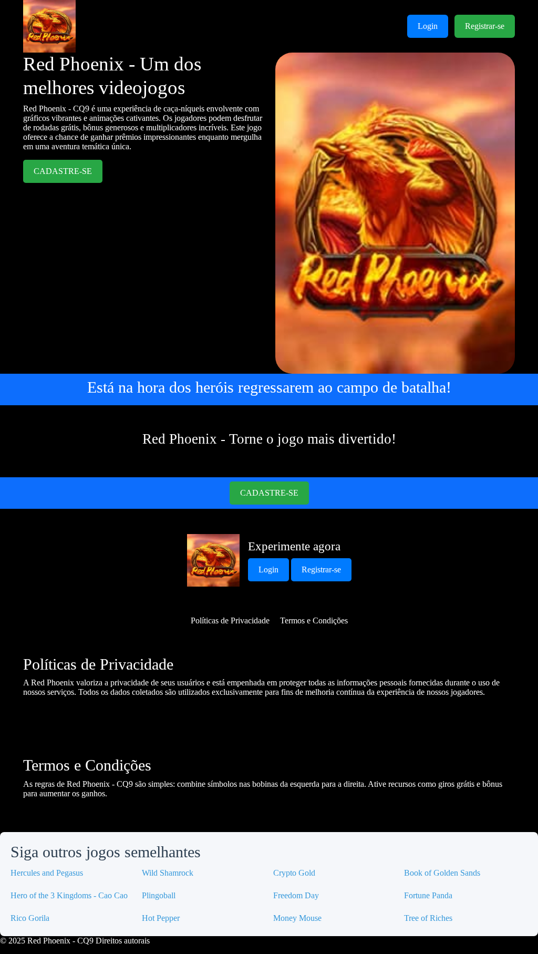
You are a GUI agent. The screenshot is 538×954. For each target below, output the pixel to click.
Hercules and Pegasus (47, 872)
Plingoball (158, 895)
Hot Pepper (161, 918)
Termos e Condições (314, 620)
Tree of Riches (428, 918)
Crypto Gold (294, 872)
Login (428, 26)
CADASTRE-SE (63, 171)
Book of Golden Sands (442, 872)
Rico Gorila (30, 918)
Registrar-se (484, 26)
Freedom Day (296, 895)
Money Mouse (297, 918)
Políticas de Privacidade (230, 620)
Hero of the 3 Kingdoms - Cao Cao (69, 895)
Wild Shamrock (167, 872)
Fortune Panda (428, 895)
